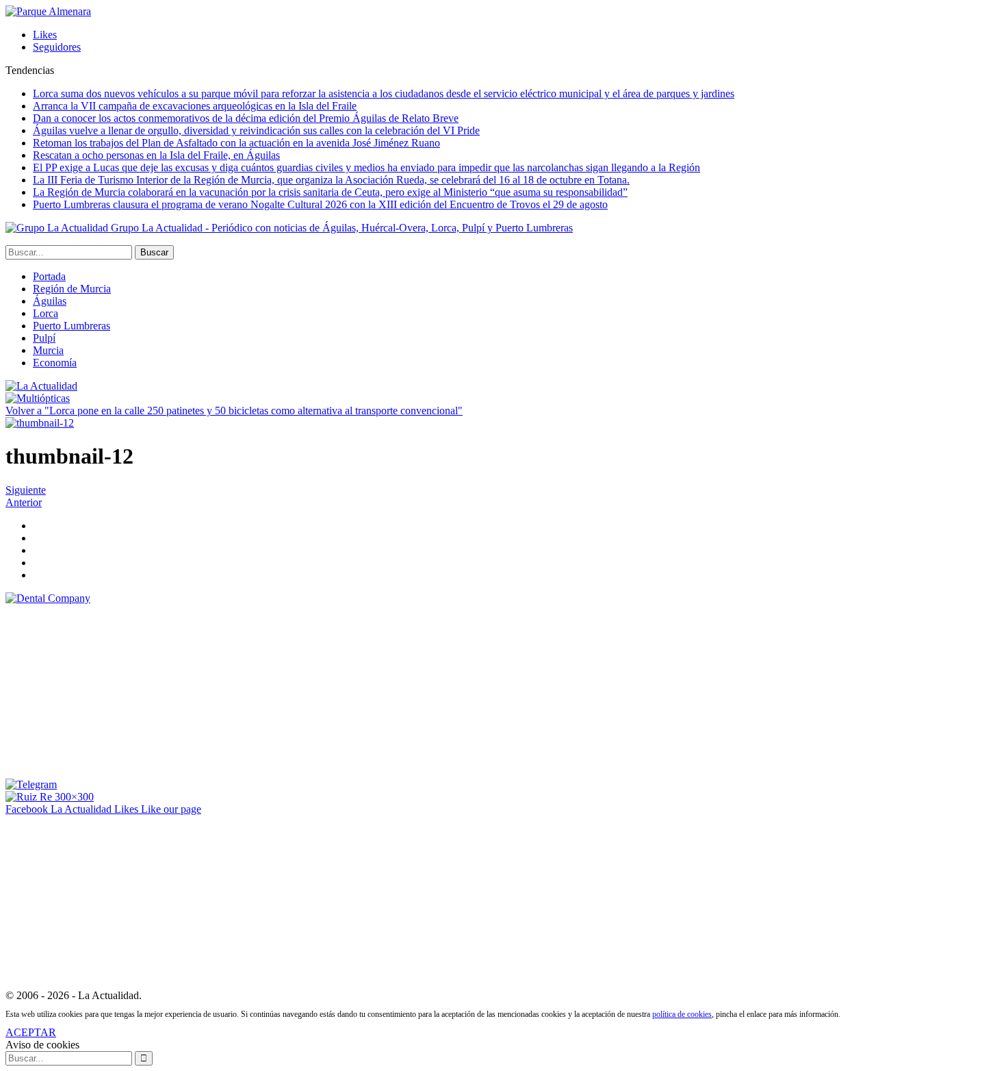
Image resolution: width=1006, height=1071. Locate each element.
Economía (55, 362)
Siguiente (25, 490)
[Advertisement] (108, 690)
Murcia (48, 350)
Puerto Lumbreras (71, 325)
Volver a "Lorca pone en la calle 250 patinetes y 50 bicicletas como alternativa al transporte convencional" (234, 410)
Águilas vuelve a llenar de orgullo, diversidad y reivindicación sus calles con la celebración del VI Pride (256, 130)
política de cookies (682, 1014)
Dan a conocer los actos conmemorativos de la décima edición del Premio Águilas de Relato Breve (246, 118)
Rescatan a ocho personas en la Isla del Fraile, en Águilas (156, 155)
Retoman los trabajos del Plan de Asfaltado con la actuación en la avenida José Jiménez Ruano (236, 143)
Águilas (49, 301)
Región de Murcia (72, 288)
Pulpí (44, 338)
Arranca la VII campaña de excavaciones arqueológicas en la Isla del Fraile (195, 106)
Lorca (45, 313)
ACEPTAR (30, 1032)
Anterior (23, 502)
